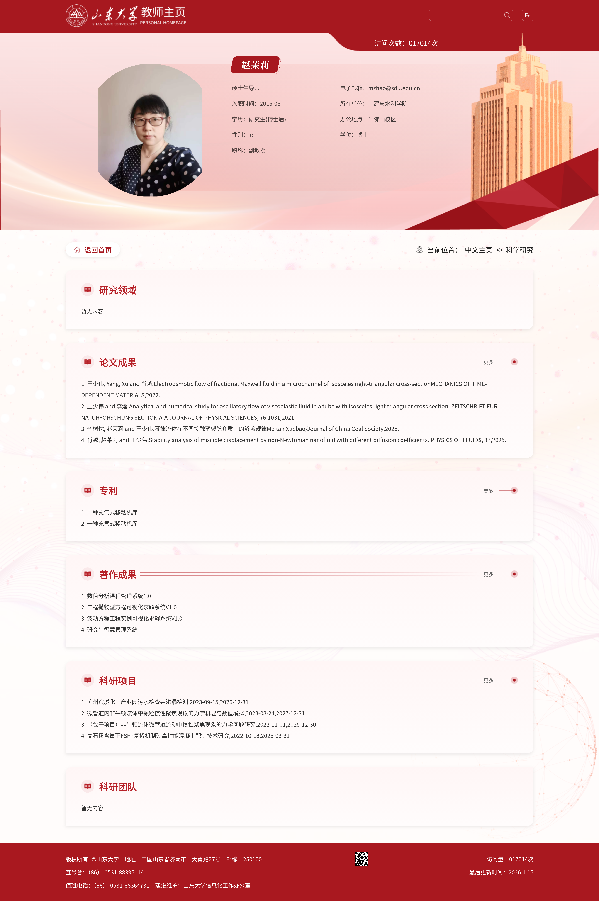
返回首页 (98, 250)
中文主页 (478, 250)
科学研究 (519, 250)
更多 (489, 361)
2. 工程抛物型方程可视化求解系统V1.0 (129, 607)
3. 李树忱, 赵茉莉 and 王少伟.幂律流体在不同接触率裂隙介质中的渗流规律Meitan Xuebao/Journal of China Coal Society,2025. (240, 428)
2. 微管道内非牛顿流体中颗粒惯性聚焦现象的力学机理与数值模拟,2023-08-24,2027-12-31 (193, 713)
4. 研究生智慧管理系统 (109, 629)
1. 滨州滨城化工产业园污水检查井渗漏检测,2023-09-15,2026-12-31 (165, 702)
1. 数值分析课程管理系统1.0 (116, 596)
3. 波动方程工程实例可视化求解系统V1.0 (131, 618)
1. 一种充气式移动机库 (109, 512)
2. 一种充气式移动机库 (109, 523)
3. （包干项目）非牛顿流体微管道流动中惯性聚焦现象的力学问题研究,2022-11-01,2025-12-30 (198, 724)
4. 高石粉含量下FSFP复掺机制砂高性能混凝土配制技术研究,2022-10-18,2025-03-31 (185, 735)
